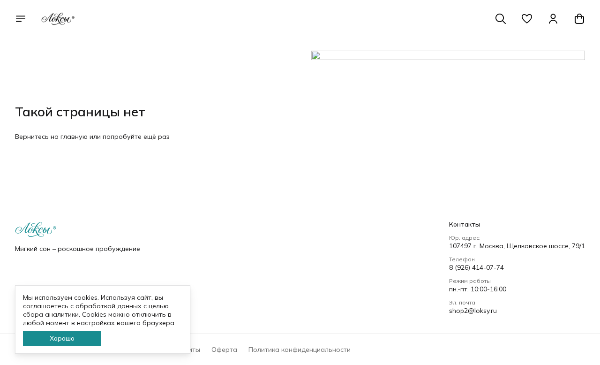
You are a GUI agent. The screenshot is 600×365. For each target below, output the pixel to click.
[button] (526, 18)
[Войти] (553, 18)
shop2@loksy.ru (473, 310)
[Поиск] (500, 18)
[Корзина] (579, 18)
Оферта (224, 349)
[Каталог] (20, 18)
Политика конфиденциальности (299, 349)
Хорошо (62, 338)
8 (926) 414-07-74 (476, 267)
